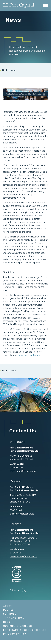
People (8, 610)
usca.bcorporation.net (30, 355)
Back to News (9, 70)
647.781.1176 (15, 553)
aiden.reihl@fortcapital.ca (22, 513)
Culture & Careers (17, 626)
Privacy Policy (14, 634)
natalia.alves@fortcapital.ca (23, 556)
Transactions (14, 618)
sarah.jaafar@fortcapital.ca (23, 471)
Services (10, 614)
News (7, 622)
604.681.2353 (16, 467)
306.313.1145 (16, 510)
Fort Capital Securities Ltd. (25, 630)
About (8, 605)
